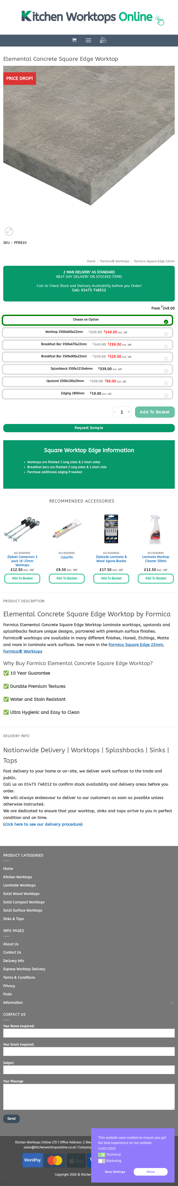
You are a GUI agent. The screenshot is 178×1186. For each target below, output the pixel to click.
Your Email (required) (18, 1044)
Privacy (9, 986)
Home (91, 261)
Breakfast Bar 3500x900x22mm (64, 356)
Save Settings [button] (115, 1171)
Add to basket (155, 411)
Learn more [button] (107, 1148)
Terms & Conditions (19, 977)
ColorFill (67, 557)
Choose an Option (86, 319)
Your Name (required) (18, 1026)
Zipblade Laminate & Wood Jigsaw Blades (111, 559)
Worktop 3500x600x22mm (64, 332)
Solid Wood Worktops (21, 894)
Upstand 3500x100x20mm (65, 381)
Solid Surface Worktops (22, 910)
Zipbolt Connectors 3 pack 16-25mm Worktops (22, 561)
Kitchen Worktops (17, 877)
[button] (74, 40)
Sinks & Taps (13, 919)
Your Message (13, 1081)
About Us (10, 944)
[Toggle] (172, 1002)
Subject (8, 1063)
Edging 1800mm (72, 393)
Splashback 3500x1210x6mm (72, 369)
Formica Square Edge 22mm (154, 261)
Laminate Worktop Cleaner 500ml (155, 559)
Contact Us (12, 952)
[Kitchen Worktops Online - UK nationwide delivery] (95, 17)
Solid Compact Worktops (23, 902)
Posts (7, 994)
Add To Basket (22, 578)
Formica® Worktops (114, 261)
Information (13, 1003)
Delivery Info (13, 961)
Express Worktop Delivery (24, 969)
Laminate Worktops (19, 885)
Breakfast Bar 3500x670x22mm (64, 344)
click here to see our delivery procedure (43, 824)
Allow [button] (151, 1171)
